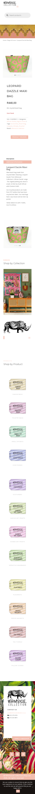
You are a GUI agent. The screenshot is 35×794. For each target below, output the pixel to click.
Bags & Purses (11, 40)
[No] (33, 787)
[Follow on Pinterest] (23, 754)
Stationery (17, 494)
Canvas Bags (17, 394)
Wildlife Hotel (17, 288)
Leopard (9, 126)
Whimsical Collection (17, 128)
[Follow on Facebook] (12, 754)
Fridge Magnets (17, 618)
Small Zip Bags (17, 441)
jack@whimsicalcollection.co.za (16, 713)
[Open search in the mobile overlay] (18, 15)
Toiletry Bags (17, 418)
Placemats (17, 594)
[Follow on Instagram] (17, 754)
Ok (18, 791)
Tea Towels (17, 642)
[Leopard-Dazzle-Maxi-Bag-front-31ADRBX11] (17, 77)
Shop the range (17, 296)
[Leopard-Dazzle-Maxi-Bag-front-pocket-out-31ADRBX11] (18, 247)
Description (10, 159)
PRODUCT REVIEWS (19, 137)
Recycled (21, 126)
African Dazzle (11, 121)
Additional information (14, 162)
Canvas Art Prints (17, 518)
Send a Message (21, 738)
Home (4, 40)
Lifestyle (15, 126)
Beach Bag (22, 124)
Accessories (14, 124)
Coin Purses (17, 465)
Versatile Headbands (17, 565)
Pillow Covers (17, 665)
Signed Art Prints (17, 541)
